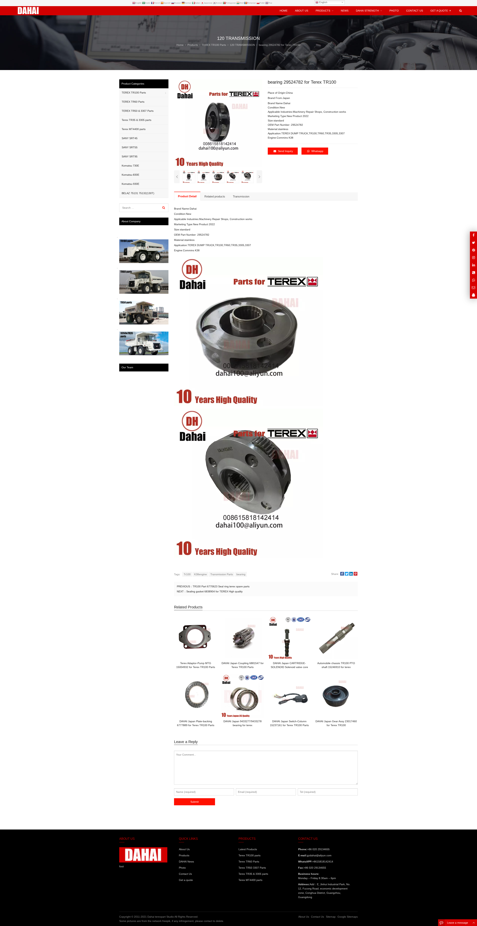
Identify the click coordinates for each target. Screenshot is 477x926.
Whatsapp (317, 151)
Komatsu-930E (130, 183)
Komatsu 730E (130, 165)
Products (184, 855)
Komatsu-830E (130, 174)
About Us (184, 849)
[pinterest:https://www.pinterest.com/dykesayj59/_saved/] (473, 250)
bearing (240, 574)
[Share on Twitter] (346, 574)
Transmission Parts (221, 574)
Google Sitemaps (347, 916)
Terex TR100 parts (249, 855)
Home (284, 10)
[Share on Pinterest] (355, 574)
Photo (182, 867)
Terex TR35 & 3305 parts (136, 119)
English (322, 2)
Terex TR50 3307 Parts (252, 867)
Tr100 (187, 574)
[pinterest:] (473, 257)
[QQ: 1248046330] (473, 295)
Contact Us (185, 873)
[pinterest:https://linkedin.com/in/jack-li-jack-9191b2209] (473, 265)
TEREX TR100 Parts (134, 92)
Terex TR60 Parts (248, 861)
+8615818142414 (322, 861)
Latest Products (247, 849)
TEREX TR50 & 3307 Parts (138, 110)
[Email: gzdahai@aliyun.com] (473, 287)
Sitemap (331, 916)
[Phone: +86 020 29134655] (473, 272)
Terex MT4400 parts (134, 129)
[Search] (163, 207)
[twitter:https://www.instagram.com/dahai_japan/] (473, 242)
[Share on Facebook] (342, 574)
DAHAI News (186, 861)
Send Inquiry (285, 151)
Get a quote (186, 879)
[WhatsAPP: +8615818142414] (473, 280)
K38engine (200, 574)
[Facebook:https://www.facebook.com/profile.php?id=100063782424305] (473, 235)
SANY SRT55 (130, 147)
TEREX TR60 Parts (133, 101)
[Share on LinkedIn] (351, 574)
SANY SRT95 (130, 156)
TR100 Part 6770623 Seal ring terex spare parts (221, 586)
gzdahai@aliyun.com (319, 855)
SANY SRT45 (130, 138)
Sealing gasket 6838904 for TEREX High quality (214, 591)
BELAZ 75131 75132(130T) (138, 193)
